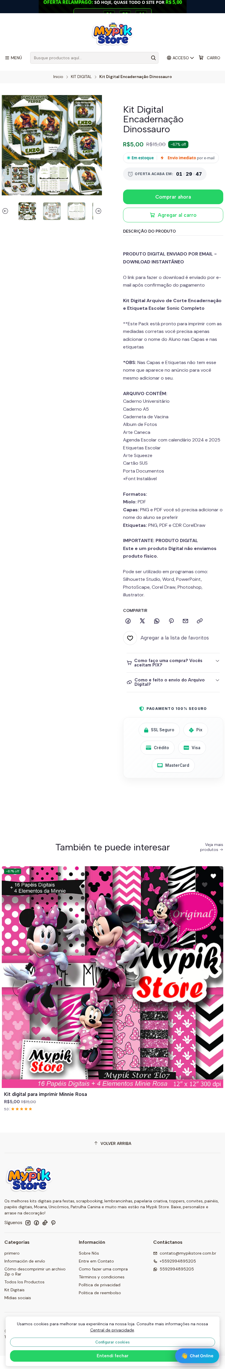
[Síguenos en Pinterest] (53, 1223)
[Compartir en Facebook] (128, 621)
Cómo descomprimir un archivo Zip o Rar (35, 1271)
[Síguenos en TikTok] (45, 1223)
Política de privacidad (99, 1284)
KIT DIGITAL (81, 77)
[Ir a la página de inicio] (113, 33)
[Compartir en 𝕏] (142, 621)
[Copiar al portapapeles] (200, 621)
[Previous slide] (6, 211)
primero (12, 1253)
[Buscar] (153, 58)
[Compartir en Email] (185, 621)
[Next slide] (97, 211)
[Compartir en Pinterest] (171, 621)
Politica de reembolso (100, 1292)
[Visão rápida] (216, 984)
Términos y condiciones (102, 1277)
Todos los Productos (24, 1282)
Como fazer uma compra (103, 1269)
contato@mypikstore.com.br (188, 1253)
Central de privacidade (112, 1330)
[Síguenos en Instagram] (28, 1223)
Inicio (58, 77)
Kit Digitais (14, 1289)
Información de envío (24, 1261)
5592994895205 (177, 1269)
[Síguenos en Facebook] (36, 1223)
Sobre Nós (89, 1253)
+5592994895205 (178, 1261)
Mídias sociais (17, 1297)
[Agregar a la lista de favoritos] (216, 970)
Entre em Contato (96, 1261)
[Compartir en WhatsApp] (157, 621)
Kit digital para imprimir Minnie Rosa (45, 1094)
